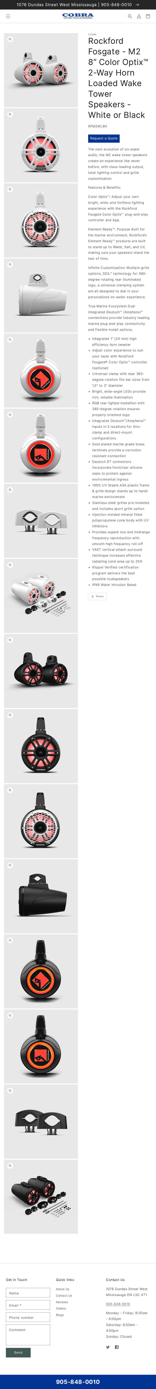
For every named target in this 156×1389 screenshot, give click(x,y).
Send (18, 1352)
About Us (62, 1289)
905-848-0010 (118, 1304)
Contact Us (64, 1295)
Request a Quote (104, 138)
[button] (8, 16)
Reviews (62, 1302)
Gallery (61, 1308)
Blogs (60, 1315)
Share (100, 596)
